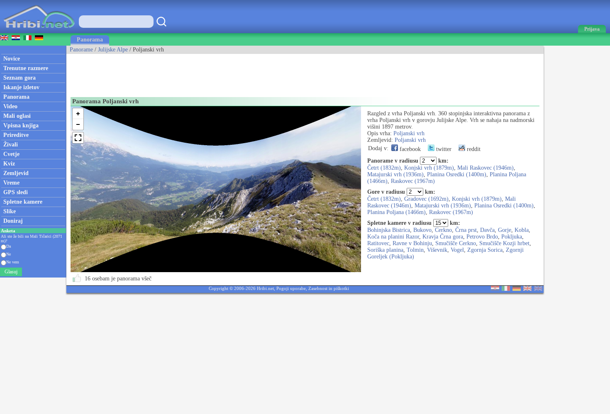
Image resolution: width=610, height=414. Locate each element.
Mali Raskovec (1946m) (485, 168)
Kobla (522, 230)
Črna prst (466, 230)
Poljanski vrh (409, 133)
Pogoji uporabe (291, 288)
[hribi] (39, 31)
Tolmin (415, 250)
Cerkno (443, 230)
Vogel (457, 250)
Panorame (81, 49)
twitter (442, 149)
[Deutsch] (516, 289)
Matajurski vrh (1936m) (395, 174)
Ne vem (12, 262)
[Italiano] (506, 289)
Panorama (90, 40)
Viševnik (437, 250)
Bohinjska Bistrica (388, 230)
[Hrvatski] (495, 289)
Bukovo (422, 230)
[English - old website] (538, 289)
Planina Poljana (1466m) (396, 212)
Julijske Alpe (113, 49)
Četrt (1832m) (384, 168)
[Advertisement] (217, 72)
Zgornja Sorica (485, 250)
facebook (409, 149)
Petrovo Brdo (482, 237)
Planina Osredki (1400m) (456, 174)
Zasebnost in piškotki (328, 288)
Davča (487, 230)
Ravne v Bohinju (412, 243)
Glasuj (11, 272)
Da (8, 246)
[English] (527, 289)
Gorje (504, 230)
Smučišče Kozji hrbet (504, 243)
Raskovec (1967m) (413, 181)
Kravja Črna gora (442, 237)
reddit (473, 149)
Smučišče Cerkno (455, 243)
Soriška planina (385, 250)
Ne (8, 254)
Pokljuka (511, 237)
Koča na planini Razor (393, 237)
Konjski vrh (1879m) (429, 168)
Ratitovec (378, 243)
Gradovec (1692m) (426, 199)
